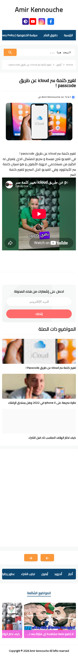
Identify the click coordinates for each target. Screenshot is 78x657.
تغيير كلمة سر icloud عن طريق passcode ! (51, 368)
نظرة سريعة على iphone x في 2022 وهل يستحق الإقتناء (42, 403)
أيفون (44, 574)
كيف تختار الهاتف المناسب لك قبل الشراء (52, 438)
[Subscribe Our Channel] (33, 21)
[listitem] (50, 620)
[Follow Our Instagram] (42, 21)
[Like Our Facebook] (51, 21)
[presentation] (8, 620)
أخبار (70, 574)
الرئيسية (68, 35)
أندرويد (58, 574)
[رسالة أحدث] (47, 557)
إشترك (39, 314)
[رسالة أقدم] (31, 557)
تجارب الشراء (28, 574)
